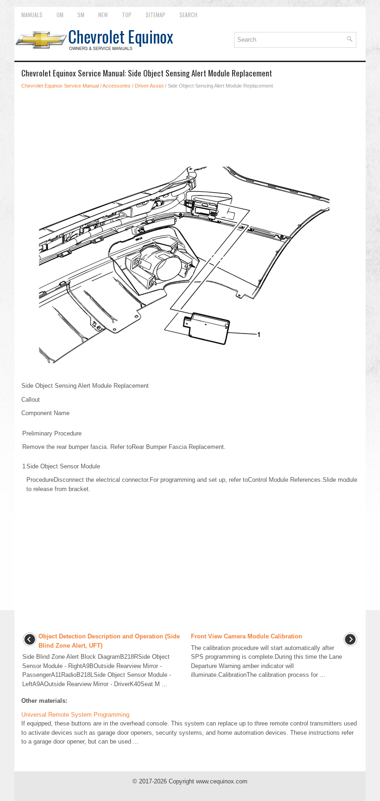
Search (188, 15)
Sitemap (155, 15)
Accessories (116, 85)
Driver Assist (149, 85)
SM (80, 15)
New (103, 15)
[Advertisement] (190, 122)
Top (127, 15)
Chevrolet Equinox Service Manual (60, 85)
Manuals (32, 15)
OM (60, 15)
